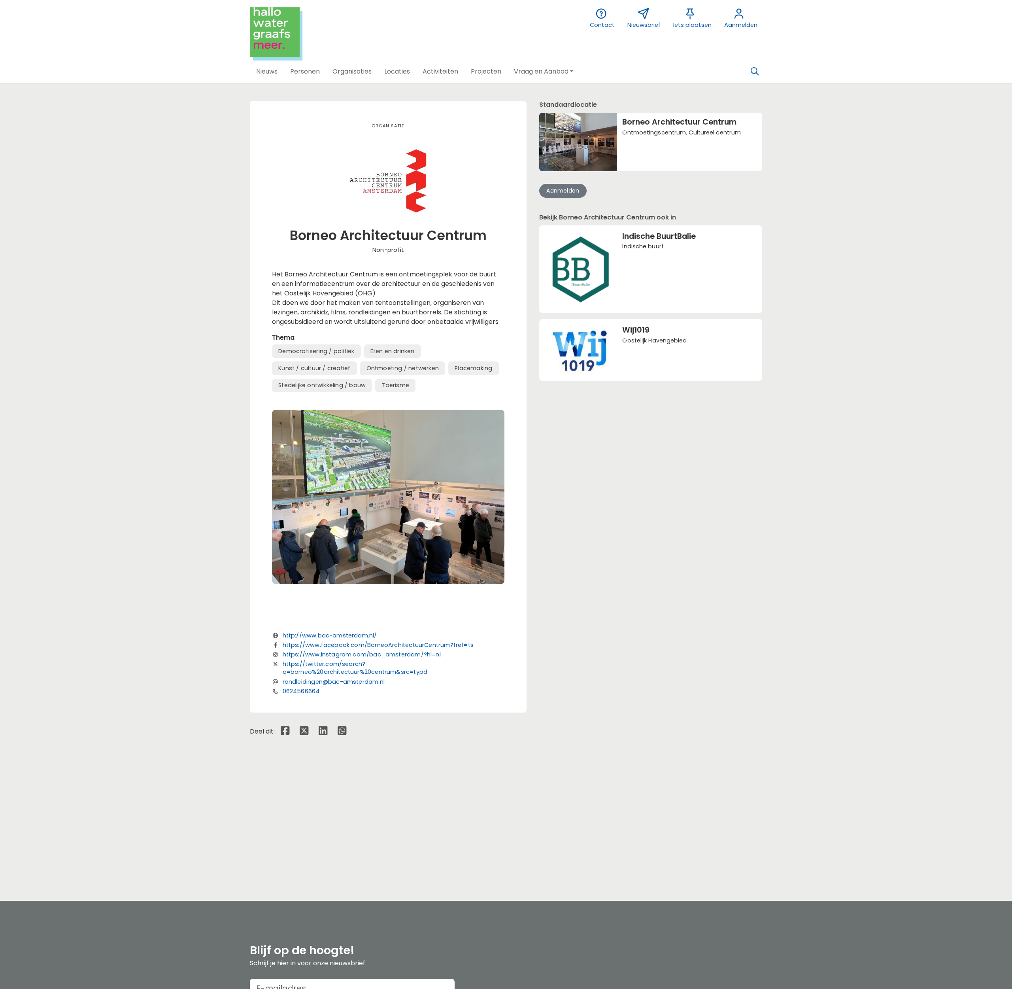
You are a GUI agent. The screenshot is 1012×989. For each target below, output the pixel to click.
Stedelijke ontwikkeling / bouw (322, 385)
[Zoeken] (754, 71)
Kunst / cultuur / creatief (314, 368)
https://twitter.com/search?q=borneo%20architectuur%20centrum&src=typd (355, 668)
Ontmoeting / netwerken (402, 368)
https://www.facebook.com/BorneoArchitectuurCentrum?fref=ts (378, 645)
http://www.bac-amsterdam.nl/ (330, 635)
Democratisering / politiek (316, 351)
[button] (267, 71)
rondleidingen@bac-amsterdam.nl (334, 682)
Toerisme (395, 385)
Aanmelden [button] (562, 191)
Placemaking (473, 368)
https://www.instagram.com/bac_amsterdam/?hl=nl (362, 654)
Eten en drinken (392, 351)
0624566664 (301, 691)
